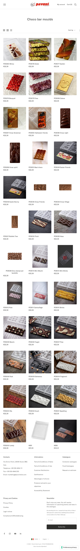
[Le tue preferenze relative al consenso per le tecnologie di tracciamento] (69, 547)
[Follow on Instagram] (10, 534)
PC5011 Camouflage (36, 307)
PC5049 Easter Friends (62, 167)
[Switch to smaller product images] (8, 30)
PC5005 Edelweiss (35, 376)
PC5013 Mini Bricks (61, 271)
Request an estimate (69, 470)
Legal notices (7, 511)
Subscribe (61, 527)
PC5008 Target (34, 342)
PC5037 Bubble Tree (10, 236)
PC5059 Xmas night (61, 133)
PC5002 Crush (34, 411)
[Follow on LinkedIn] (21, 534)
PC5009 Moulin (8, 342)
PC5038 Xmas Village (61, 202)
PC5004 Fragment (60, 376)
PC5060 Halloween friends (38, 133)
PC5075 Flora (33, 98)
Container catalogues (69, 462)
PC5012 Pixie (7, 307)
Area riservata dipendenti (40, 546)
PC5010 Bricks (59, 307)
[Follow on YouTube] (15, 534)
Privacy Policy (8, 503)
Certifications (38, 474)
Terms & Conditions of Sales (43, 462)
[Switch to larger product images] (4, 30)
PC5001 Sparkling (60, 411)
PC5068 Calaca (59, 98)
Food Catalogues (68, 466)
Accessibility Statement (42, 490)
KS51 (30, 445)
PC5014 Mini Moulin (36, 271)
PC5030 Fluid (34, 236)
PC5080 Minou (8, 64)
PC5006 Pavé (8, 376)
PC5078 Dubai (34, 64)
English (45, 539)
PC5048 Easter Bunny (11, 202)
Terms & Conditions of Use (43, 466)
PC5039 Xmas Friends (37, 202)
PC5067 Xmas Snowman (12, 133)
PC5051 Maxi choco (35, 167)
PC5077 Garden (59, 64)
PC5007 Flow (58, 342)
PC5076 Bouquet (9, 98)
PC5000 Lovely (8, 445)
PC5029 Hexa (59, 236)
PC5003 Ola (7, 411)
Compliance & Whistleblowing (13, 516)
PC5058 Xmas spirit (10, 167)
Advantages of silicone (41, 479)
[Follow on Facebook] (4, 534)
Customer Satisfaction (41, 470)
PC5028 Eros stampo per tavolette (14, 272)
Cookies (6, 507)
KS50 (56, 445)
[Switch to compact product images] (11, 30)
